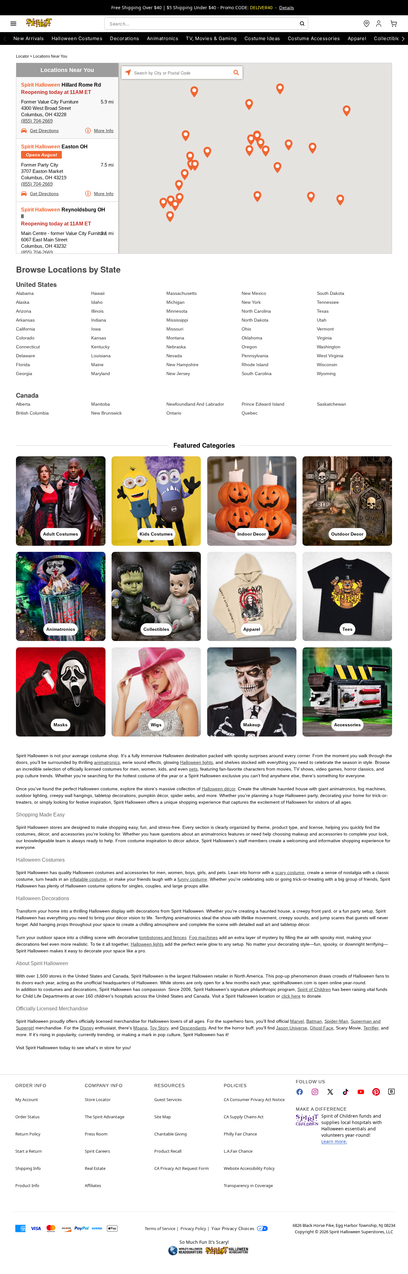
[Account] (379, 23)
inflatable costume (88, 879)
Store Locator (98, 1099)
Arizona (23, 311)
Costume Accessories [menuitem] (314, 38)
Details (286, 7)
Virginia (324, 337)
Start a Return (28, 1151)
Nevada (174, 355)
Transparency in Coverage (248, 1185)
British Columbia (32, 413)
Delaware (25, 355)
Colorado (25, 337)
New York (251, 302)
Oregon (249, 346)
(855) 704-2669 (37, 121)
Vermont (325, 328)
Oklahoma (252, 337)
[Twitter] (330, 1091)
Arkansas (25, 320)
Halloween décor (218, 788)
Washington (328, 346)
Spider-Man (336, 1021)
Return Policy (27, 1134)
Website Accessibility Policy (249, 1168)
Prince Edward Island (263, 404)
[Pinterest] (376, 1091)
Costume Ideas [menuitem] (262, 38)
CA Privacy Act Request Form (181, 1168)
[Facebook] (299, 1091)
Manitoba (100, 404)
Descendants (193, 1027)
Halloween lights (196, 762)
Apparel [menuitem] (357, 38)
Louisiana (101, 355)
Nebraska (176, 346)
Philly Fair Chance (240, 1134)
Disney (87, 1027)
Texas (323, 311)
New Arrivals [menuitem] (28, 38)
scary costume (289, 872)
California (25, 328)
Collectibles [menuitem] (388, 38)
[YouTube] (361, 1091)
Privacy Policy (193, 1228)
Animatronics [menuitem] (162, 38)
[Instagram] (315, 1091)
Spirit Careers (97, 1151)
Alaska (22, 302)
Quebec (250, 413)
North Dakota (255, 320)
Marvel (297, 1021)
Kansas (98, 337)
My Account (26, 1099)
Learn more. (334, 1141)
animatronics (107, 762)
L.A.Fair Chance (238, 1151)
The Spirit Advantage (104, 1117)
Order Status (27, 1117)
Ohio (246, 328)
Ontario (173, 413)
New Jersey (178, 373)
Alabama (25, 293)
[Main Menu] (13, 23)
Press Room (96, 1134)
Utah (321, 320)
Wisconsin (327, 364)
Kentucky (100, 346)
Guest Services (168, 1099)
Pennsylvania (255, 355)
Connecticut (28, 346)
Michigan (175, 302)
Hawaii (98, 293)
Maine (97, 364)
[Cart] (393, 23)
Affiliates (93, 1185)
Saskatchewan (331, 404)
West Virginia (330, 355)
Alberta (23, 404)
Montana (175, 337)
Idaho (97, 302)
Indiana (98, 320)
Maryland (100, 373)
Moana (140, 1027)
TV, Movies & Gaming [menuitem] (211, 38)
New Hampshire (182, 364)
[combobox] (206, 23)
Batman (314, 1021)
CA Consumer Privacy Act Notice (254, 1099)
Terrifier (370, 1027)
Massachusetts (181, 293)
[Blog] (391, 1091)
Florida (23, 364)
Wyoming (326, 373)
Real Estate (95, 1168)
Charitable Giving (170, 1134)
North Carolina (256, 311)
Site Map (162, 1117)
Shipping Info (28, 1168)
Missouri (174, 328)
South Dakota (330, 293)
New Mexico (254, 293)
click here (291, 996)
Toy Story (159, 1027)
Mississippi (177, 320)
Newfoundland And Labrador (195, 404)
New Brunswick (106, 413)
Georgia (24, 373)
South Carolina (257, 373)
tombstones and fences (162, 937)
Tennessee (328, 302)
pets (193, 769)
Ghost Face (321, 1027)
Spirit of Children (314, 989)
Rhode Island (255, 364)
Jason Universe (291, 1027)
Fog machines (203, 937)
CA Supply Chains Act (244, 1117)
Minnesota (176, 311)
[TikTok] (345, 1091)
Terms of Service (160, 1228)
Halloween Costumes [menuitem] (77, 38)
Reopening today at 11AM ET (56, 92)
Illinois (97, 311)
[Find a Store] (366, 23)
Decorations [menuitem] (124, 38)
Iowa (96, 328)
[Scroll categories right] (403, 38)
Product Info (27, 1185)
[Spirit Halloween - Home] (39, 23)
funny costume (192, 879)
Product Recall (167, 1151)
